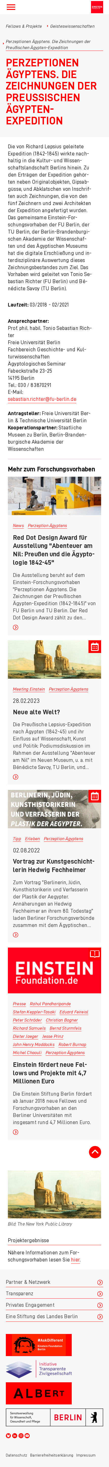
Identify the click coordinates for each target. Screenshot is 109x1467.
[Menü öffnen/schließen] (11, 7)
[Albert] (54, 1393)
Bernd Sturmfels (65, 1028)
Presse (19, 1003)
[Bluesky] (8, 1435)
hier (75, 1259)
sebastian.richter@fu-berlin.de (42, 399)
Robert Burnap (72, 1044)
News (18, 525)
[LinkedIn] (14, 1435)
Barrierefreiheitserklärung (51, 1455)
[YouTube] (27, 1435)
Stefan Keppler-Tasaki (34, 1012)
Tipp (17, 838)
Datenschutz (16, 1455)
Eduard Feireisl (74, 1012)
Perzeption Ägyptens (47, 525)
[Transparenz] (54, 1369)
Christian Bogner (62, 1020)
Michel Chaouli (27, 1052)
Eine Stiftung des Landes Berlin (42, 1316)
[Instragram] (21, 1435)
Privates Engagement (30, 1305)
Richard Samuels (29, 1028)
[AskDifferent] (54, 1345)
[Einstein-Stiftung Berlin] (97, 7)
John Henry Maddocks (34, 1044)
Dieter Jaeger (25, 1036)
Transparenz (19, 1293)
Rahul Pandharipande (50, 1003)
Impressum (86, 1455)
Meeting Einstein (29, 689)
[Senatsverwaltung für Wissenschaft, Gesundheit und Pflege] (54, 1417)
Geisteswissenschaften (72, 26)
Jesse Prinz (52, 1036)
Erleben (32, 838)
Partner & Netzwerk (28, 1282)
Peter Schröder (27, 1020)
